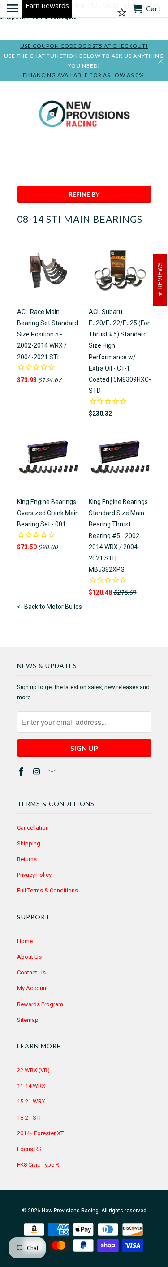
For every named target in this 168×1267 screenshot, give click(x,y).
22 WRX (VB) (33, 1070)
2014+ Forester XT (40, 1133)
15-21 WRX (31, 1101)
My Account (32, 988)
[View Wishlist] (121, 13)
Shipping (28, 843)
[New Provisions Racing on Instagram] (37, 771)
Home (25, 941)
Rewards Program (40, 1004)
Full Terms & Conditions (47, 890)
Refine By (84, 194)
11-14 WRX (31, 1085)
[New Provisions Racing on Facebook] (22, 771)
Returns (27, 859)
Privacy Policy (34, 874)
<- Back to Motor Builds (49, 606)
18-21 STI (29, 1117)
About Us (29, 956)
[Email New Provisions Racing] (53, 771)
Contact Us (31, 972)
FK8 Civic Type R (38, 1164)
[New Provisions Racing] (84, 116)
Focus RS (29, 1149)
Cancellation (33, 827)
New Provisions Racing (70, 1210)
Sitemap (28, 1020)
